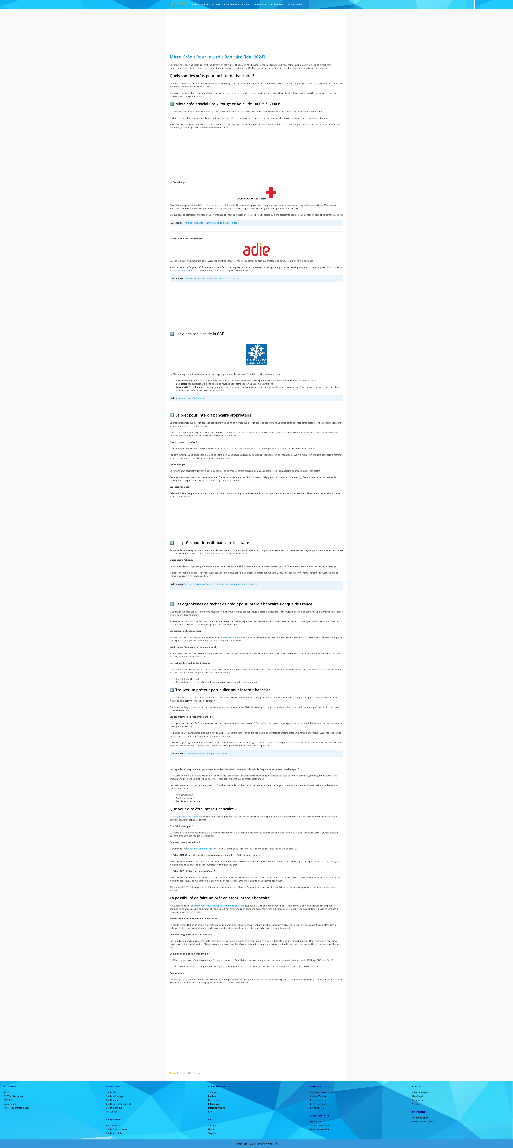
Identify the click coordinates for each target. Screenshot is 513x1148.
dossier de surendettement (234, 637)
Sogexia (212, 1133)
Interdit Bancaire (216, 1107)
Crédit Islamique (114, 1107)
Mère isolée (316, 1121)
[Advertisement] (256, 31)
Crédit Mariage (113, 1100)
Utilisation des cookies (423, 1121)
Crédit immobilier (114, 1133)
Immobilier (417, 1100)
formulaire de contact (182, 270)
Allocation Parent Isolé (321, 1092)
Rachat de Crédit (114, 1125)
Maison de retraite (319, 1129)
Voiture (416, 1103)
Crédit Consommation (117, 1129)
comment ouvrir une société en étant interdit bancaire (211, 278)
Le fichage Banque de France (184, 816)
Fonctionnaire (215, 1100)
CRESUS (274, 966)
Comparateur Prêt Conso (236, 4)
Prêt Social (111, 1111)
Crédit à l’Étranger (115, 1096)
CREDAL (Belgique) (13, 1096)
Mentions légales (421, 1117)
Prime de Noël (317, 1107)
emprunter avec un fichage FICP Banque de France (219, 905)
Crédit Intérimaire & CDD (118, 1103)
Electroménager (420, 1092)
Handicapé (417, 1096)
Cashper (212, 1125)
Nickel (211, 1129)
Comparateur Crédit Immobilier (268, 4)
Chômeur (212, 1092)
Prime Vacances (318, 1100)
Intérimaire (213, 1103)
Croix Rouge (10, 1103)
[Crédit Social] (178, 4)
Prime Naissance (318, 1103)
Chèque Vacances (319, 1096)
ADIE (6, 1092)
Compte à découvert (320, 1125)
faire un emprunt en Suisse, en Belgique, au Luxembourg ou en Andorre (220, 583)
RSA (210, 1111)
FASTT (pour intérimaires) (17, 1107)
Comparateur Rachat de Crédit (205, 4)
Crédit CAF (111, 1092)
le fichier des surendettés (199, 848)
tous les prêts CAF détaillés (191, 398)
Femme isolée (295, 4)
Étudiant (212, 1096)
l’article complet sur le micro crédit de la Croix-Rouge (211, 222)
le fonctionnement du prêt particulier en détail (207, 753)
